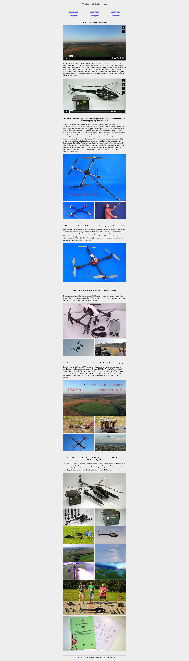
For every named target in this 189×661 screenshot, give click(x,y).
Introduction (73, 12)
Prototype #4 (94, 16)
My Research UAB (81, 657)
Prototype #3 (73, 16)
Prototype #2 (115, 12)
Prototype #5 (115, 16)
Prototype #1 (94, 12)
